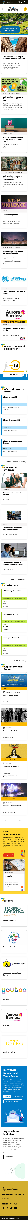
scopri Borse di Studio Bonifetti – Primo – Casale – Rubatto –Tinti (14, 135)
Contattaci (5, 1198)
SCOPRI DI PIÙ (9, 1157)
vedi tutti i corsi (19, 661)
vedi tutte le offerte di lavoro (14, 462)
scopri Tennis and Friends (14, 688)
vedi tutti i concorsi (18, 579)
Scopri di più (9, 855)
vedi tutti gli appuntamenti (15, 820)
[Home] (14, 9)
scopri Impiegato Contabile (14, 645)
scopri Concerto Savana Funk (14, 799)
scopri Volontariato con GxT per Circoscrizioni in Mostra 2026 (14, 96)
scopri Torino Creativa (14, 915)
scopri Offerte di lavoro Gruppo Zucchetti (14, 447)
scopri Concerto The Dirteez (14, 724)
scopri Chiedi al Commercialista (14, 875)
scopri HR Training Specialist (14, 598)
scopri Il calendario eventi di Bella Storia (14, 324)
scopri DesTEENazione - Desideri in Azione (14, 288)
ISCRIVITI (7, 1096)
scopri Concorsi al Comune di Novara (14, 488)
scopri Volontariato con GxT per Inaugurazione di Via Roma (14, 55)
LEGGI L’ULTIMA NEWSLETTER (12, 1101)
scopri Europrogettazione (14, 622)
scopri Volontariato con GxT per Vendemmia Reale (14, 250)
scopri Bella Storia (14, 1020)
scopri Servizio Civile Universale (14, 941)
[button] (25, 9)
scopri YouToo (14, 994)
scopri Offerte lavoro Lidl (14, 404)
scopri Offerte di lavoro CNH (14, 426)
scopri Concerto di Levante (14, 761)
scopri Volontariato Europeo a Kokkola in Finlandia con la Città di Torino (14, 174)
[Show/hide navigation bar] (2, 9)
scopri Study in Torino (14, 1047)
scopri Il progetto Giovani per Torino (14, 968)
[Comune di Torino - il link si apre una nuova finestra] (10, 1189)
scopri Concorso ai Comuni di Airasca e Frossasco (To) (14, 558)
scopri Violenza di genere (14, 211)
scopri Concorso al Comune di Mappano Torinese (14, 523)
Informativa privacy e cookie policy (10, 1218)
